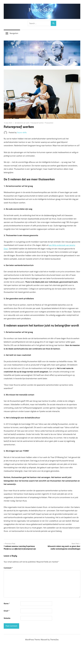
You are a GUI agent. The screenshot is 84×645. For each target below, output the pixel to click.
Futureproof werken (37, 123)
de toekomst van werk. (22, 123)
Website (7, 618)
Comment (8, 567)
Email (6, 610)
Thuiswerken (49, 123)
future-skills (22, 132)
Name (7, 603)
